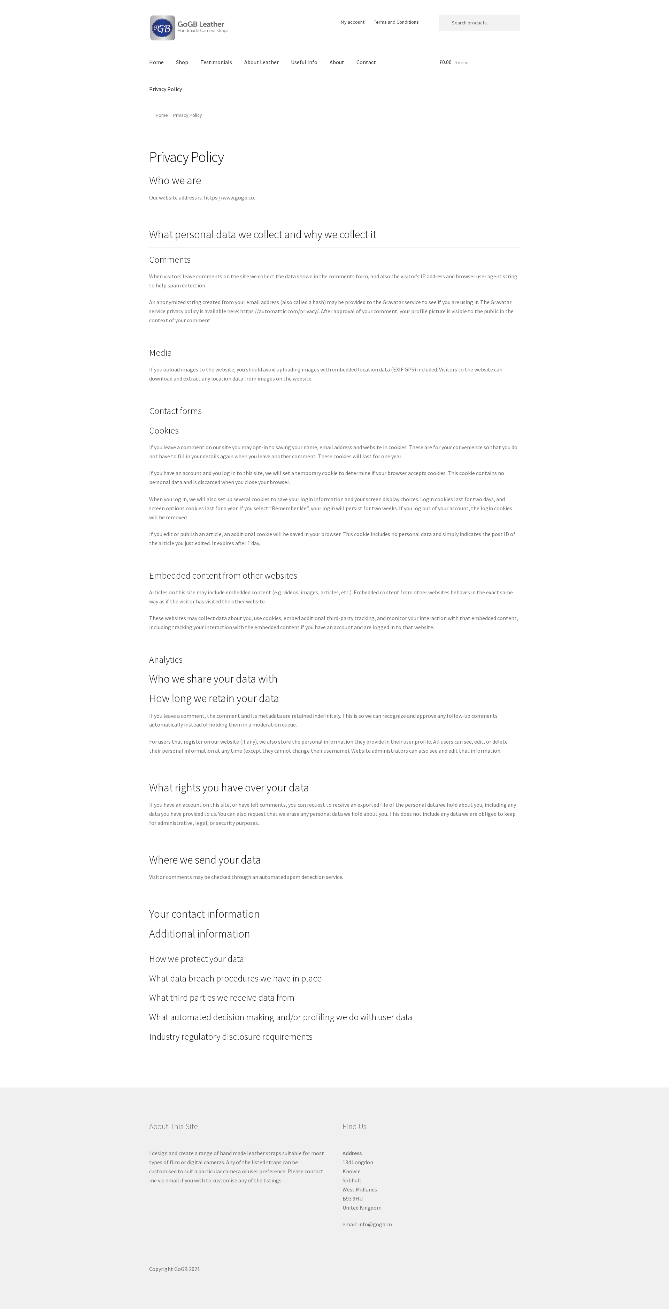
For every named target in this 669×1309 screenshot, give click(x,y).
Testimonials (216, 62)
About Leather (261, 62)
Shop (182, 62)
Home (156, 62)
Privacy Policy (165, 88)
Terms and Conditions (396, 22)
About (337, 62)
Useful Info (304, 62)
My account (352, 22)
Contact (366, 62)
